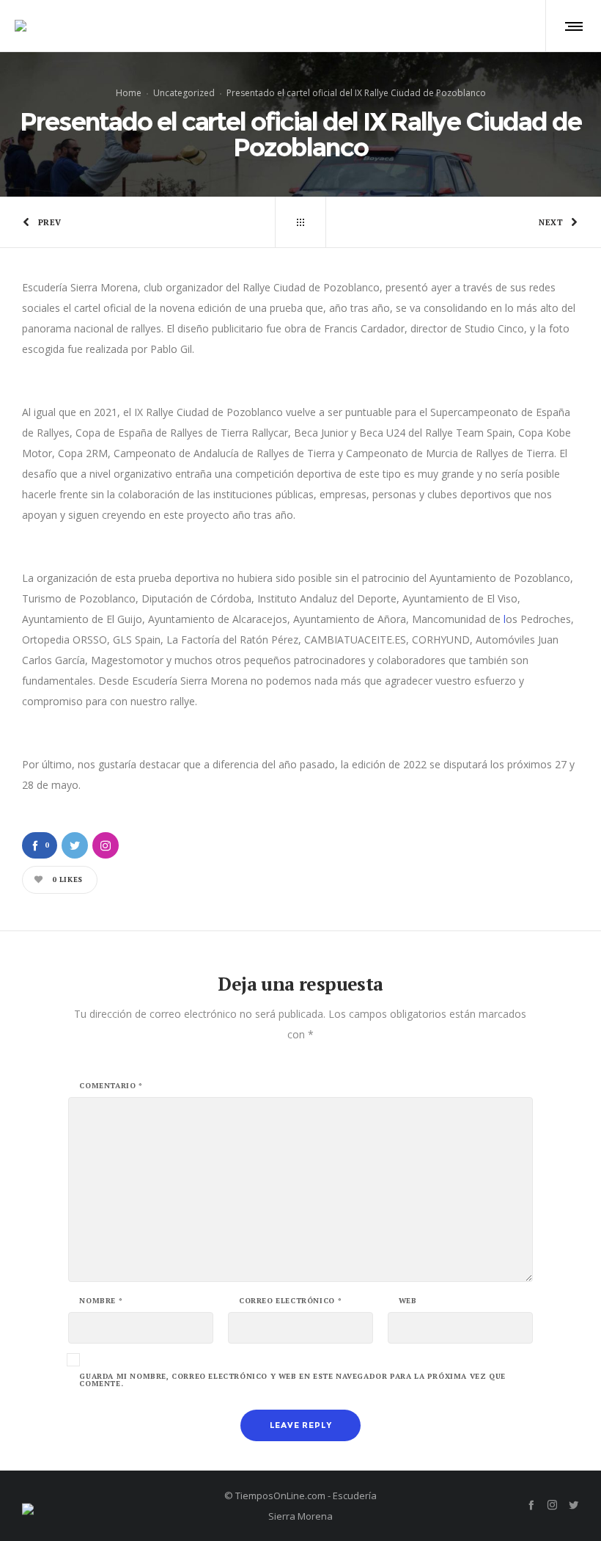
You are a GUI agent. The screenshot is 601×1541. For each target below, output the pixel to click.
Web (408, 1301)
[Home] (110, 1505)
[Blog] (300, 222)
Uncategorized (184, 93)
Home (128, 93)
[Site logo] (20, 25)
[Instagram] (552, 1504)
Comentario (110, 1086)
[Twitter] (573, 1504)
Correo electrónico (290, 1301)
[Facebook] (531, 1504)
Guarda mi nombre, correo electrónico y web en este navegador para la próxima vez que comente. (292, 1380)
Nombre (100, 1301)
